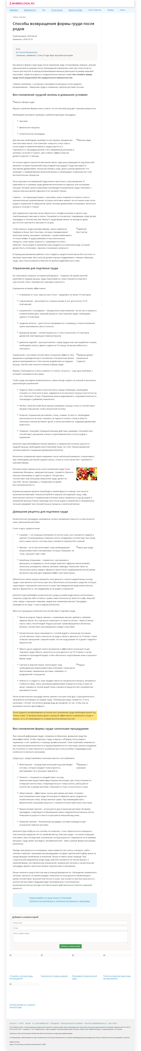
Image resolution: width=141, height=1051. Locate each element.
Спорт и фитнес (95, 10)
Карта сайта (112, 1023)
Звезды (110, 10)
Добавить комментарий (70, 946)
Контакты (13, 1023)
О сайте (21, 1023)
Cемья (122, 10)
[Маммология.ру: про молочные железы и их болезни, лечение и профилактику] (22, 3)
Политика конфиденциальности (95, 1023)
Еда (43, 10)
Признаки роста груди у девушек (54, 976)
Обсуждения (54, 1023)
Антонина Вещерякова (26, 52)
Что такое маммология (40, 1023)
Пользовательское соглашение (71, 1023)
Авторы (28, 1023)
